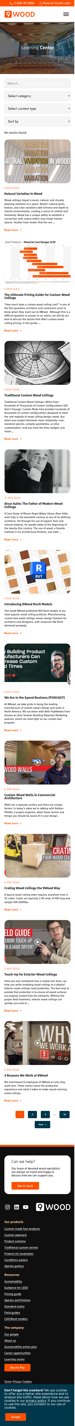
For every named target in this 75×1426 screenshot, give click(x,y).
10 (66, 1115)
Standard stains (14, 1306)
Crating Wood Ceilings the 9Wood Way (32, 888)
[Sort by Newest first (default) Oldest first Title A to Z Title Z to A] (37, 121)
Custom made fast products (22, 1228)
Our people (11, 1334)
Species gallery (14, 1266)
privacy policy (36, 1400)
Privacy (17, 1381)
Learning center (14, 1359)
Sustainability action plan (20, 1347)
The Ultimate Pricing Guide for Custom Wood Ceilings (37, 296)
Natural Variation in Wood (23, 194)
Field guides (12, 1312)
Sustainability (13, 1281)
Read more (13, 230)
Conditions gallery (16, 1260)
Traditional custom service (21, 1247)
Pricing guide (12, 1294)
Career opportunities (17, 1353)
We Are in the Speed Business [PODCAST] (34, 697)
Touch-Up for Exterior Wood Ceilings (30, 974)
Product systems (15, 1241)
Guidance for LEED (16, 1287)
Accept (15, 1417)
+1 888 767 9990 (23, 3)
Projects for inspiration (18, 1253)
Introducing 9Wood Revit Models (28, 604)
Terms (7, 1381)
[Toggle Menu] (66, 14)
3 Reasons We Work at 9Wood (26, 1075)
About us (10, 1340)
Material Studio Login (56, 3)
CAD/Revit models (16, 1319)
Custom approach (15, 1235)
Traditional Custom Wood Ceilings (29, 395)
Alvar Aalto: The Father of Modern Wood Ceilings (33, 505)
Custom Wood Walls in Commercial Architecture (29, 797)
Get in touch (25, 1186)
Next (41, 1124)
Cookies (27, 1381)
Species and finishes (17, 1300)
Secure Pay (17, 1367)
